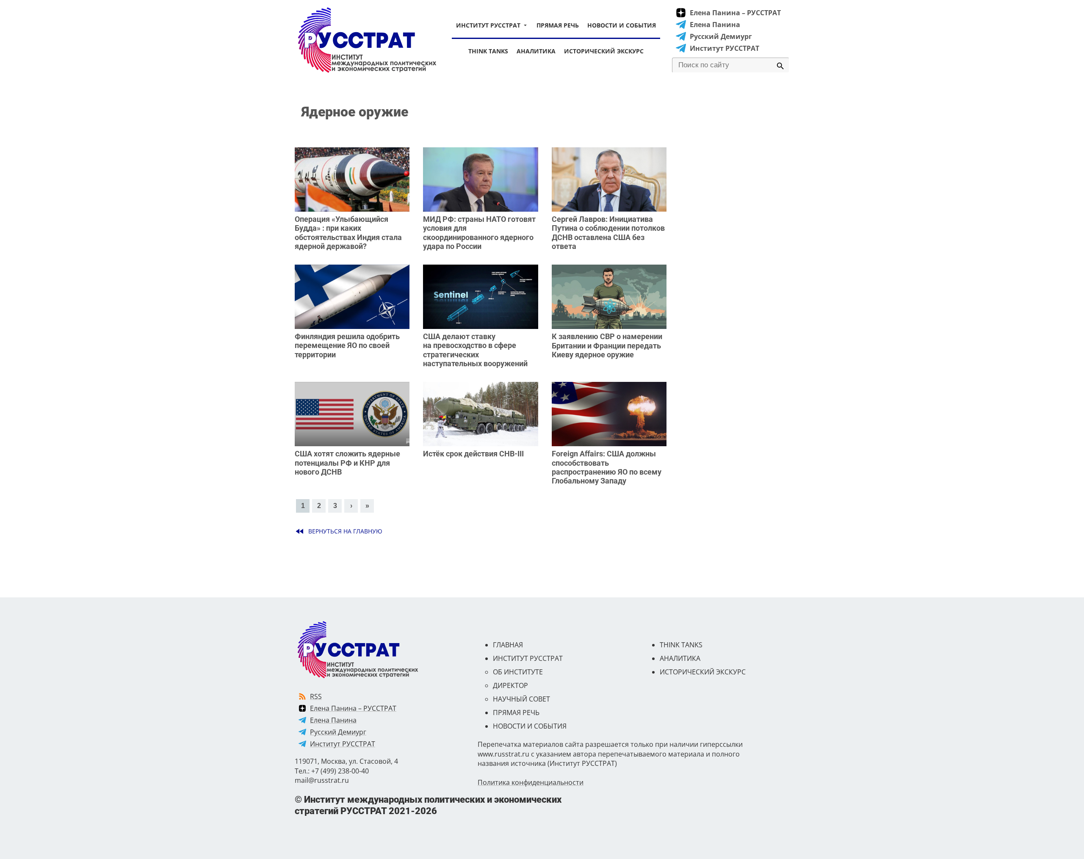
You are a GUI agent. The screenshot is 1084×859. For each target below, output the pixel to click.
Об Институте (518, 672)
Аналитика (536, 51)
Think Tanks (488, 51)
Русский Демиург (721, 36)
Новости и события (621, 25)
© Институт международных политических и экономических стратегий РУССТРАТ (428, 805)
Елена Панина (715, 24)
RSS (316, 696)
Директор (510, 685)
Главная (508, 644)
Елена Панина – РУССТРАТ (735, 12)
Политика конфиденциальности (530, 782)
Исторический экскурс (604, 51)
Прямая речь (557, 25)
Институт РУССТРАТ (488, 25)
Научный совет (521, 699)
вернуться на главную (338, 531)
